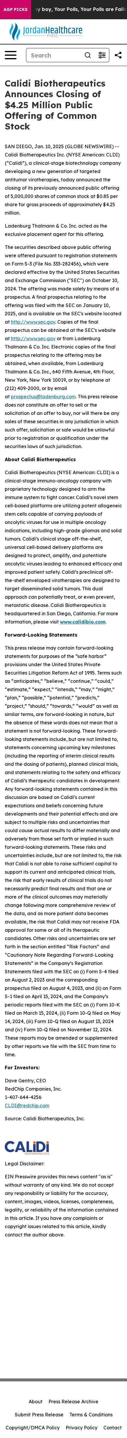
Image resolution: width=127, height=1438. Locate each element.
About (36, 1402)
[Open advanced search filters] (102, 55)
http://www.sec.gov (33, 322)
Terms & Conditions (91, 1415)
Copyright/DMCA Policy (33, 1428)
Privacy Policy (81, 1428)
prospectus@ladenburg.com (43, 397)
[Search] (88, 55)
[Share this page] (118, 55)
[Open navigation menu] (11, 55)
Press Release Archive (73, 1402)
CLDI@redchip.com (27, 1105)
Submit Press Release (39, 1415)
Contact (112, 1428)
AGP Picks (15, 9)
